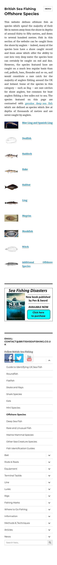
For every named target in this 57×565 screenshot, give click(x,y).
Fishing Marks (12, 502)
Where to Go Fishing (15, 509)
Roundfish (12, 374)
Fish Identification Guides (20, 448)
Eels (8, 401)
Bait (6, 455)
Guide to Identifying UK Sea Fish (24, 367)
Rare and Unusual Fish (18, 428)
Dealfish (26, 138)
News (7, 536)
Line (6, 482)
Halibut (26, 184)
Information (11, 516)
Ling (24, 200)
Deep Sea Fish (14, 421)
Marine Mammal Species (19, 435)
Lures (7, 489)
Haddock (27, 153)
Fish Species (11, 360)
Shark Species (14, 394)
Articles (8, 529)
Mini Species (13, 407)
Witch (25, 246)
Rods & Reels (11, 462)
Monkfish (27, 231)
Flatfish (10, 380)
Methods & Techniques (17, 523)
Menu (48, 9)
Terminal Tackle (13, 475)
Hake (25, 169)
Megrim (26, 215)
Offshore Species (16, 414)
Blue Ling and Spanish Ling (37, 122)
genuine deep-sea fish (39, 103)
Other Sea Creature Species (21, 441)
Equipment (10, 468)
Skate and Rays (14, 387)
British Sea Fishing (20, 9)
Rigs (6, 496)
